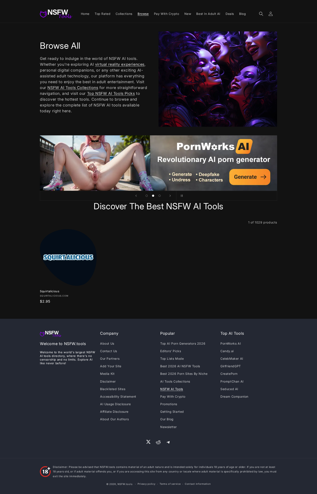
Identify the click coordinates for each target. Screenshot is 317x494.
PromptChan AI (232, 381)
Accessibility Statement (118, 396)
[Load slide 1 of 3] (146, 195)
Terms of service (170, 483)
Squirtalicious (49, 291)
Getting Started (172, 411)
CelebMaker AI (231, 358)
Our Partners (109, 358)
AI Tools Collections (175, 381)
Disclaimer (108, 381)
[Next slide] (170, 195)
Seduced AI (229, 389)
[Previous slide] (136, 195)
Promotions (168, 404)
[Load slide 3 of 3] (159, 195)
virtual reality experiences (119, 64)
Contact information (198, 483)
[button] (261, 14)
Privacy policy (146, 483)
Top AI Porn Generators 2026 (182, 343)
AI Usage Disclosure (115, 404)
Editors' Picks (170, 351)
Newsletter (168, 427)
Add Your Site (110, 366)
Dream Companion (234, 396)
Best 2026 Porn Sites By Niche (183, 373)
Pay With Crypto (172, 396)
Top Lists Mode (172, 358)
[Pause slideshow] (181, 195)
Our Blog (167, 419)
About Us (107, 343)
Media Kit (107, 373)
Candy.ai (227, 351)
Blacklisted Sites (112, 389)
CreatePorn (229, 373)
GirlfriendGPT (230, 366)
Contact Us (108, 351)
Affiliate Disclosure (114, 411)
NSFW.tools (125, 484)
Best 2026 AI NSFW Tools (180, 366)
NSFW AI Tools (171, 389)
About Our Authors (114, 419)
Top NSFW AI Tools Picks (111, 93)
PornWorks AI (230, 343)
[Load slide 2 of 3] (153, 195)
